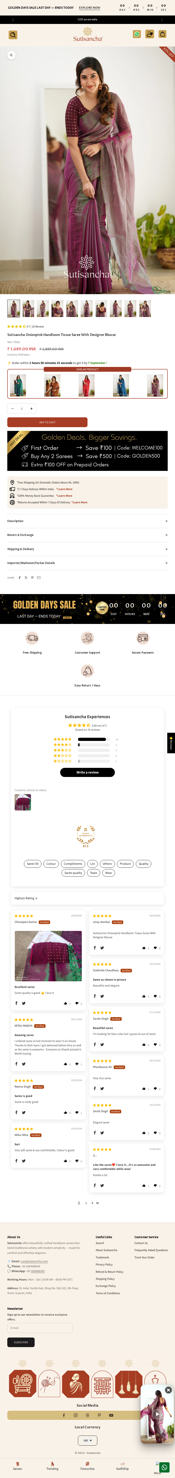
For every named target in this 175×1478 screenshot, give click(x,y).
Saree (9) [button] (33, 864)
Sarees (17, 1469)
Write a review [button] (88, 772)
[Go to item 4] (57, 308)
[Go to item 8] (115, 308)
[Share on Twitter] (26, 577)
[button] (16, 326)
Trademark (102, 1257)
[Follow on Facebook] (64, 1415)
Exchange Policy (106, 1286)
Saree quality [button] (73, 873)
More (157, 1473)
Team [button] (93, 873)
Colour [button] (51, 864)
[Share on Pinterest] (32, 577)
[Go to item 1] (13, 308)
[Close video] (168, 1390)
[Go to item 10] (145, 308)
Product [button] (125, 864)
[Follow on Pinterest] (99, 1415)
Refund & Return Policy (110, 1272)
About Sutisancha (106, 1250)
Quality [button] (143, 864)
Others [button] (107, 864)
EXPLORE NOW (89, 8)
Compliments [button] (73, 864)
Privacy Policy (104, 1264)
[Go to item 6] (86, 308)
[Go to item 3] (42, 308)
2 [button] (86, 1203)
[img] (24, 916)
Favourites (87, 1469)
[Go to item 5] (72, 308)
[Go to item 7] (101, 308)
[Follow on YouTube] (111, 1415)
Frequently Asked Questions (151, 1250)
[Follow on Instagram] (75, 1415)
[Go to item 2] (28, 308)
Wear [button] (108, 873)
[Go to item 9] (130, 308)
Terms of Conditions (108, 1293)
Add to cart (47, 422)
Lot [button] (92, 864)
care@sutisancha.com (34, 1261)
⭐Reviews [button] (171, 743)
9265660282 (38, 1271)
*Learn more (64, 489)
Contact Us (141, 1243)
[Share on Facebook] (19, 577)
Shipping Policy (105, 1279)
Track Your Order (144, 1257)
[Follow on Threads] (87, 1415)
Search (100, 1243)
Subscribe (21, 1342)
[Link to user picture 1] (48, 956)
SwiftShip (122, 1469)
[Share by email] (39, 577)
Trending (52, 1469)
